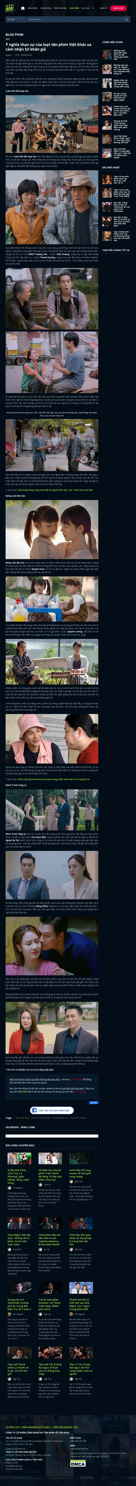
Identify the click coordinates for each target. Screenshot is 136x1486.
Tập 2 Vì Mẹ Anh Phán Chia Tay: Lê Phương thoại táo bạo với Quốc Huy (122, 235)
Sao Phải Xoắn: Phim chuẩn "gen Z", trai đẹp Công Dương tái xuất (122, 139)
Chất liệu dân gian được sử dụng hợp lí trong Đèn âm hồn (80, 1239)
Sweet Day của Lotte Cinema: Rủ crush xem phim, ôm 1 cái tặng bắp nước (122, 110)
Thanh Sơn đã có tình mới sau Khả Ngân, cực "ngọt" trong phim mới (79, 1304)
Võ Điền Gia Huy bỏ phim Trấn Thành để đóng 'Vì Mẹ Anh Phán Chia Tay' (50, 1175)
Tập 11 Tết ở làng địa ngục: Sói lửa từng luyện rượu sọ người (80, 1369)
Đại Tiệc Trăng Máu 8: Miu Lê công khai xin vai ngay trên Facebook (122, 206)
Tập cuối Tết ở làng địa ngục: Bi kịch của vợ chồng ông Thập (50, 1369)
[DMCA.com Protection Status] (78, 1463)
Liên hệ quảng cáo (65, 1427)
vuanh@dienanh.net (14, 1466)
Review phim (46, 8)
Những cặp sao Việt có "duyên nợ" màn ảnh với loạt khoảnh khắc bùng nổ (122, 69)
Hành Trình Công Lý (78, 1117)
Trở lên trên (114, 1483)
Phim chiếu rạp (60, 8)
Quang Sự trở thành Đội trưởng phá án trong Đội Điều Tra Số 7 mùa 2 (19, 1304)
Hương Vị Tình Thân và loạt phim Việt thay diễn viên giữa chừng (121, 125)
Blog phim (74, 8)
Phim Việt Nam (22, 1117)
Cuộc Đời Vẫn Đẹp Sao (40, 1117)
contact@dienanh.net (79, 1448)
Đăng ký (103, 8)
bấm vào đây (76, 1079)
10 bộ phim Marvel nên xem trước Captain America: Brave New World (49, 1239)
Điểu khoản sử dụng (36, 1427)
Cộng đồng (32, 8)
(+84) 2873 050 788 (14, 1469)
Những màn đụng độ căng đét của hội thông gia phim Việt (121, 54)
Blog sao (86, 8)
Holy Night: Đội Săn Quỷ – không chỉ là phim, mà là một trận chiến (19, 1239)
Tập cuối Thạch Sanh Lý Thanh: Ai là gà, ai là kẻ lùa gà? (18, 1369)
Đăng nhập (118, 8)
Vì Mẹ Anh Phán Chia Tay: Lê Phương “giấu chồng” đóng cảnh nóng (18, 1176)
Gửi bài (94, 1103)
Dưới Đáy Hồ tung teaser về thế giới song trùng (80, 1173)
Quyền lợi (12, 1427)
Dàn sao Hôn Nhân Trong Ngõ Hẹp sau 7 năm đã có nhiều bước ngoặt (122, 153)
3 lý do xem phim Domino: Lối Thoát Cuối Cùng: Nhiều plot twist (50, 1304)
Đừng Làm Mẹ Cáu (60, 1117)
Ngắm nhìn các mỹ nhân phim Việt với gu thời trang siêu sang (121, 83)
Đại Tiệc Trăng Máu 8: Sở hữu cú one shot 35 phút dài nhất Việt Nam (122, 221)
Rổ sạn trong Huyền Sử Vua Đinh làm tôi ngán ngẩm (120, 96)
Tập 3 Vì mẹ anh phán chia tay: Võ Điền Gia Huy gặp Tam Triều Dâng (122, 193)
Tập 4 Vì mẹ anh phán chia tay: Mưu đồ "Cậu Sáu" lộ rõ (121, 179)
